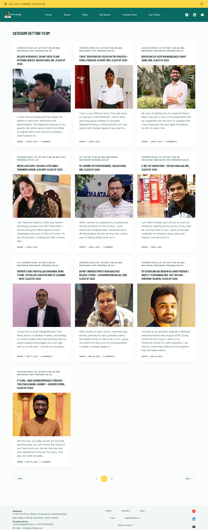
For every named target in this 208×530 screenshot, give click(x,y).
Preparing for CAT (43, 51)
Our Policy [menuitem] (154, 14)
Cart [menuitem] (112, 518)
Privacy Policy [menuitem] (125, 525)
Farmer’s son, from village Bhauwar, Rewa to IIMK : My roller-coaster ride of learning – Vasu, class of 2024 (41, 275)
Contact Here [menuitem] (129, 14)
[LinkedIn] (194, 14)
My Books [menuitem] (104, 14)
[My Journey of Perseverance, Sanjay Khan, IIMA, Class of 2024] (104, 196)
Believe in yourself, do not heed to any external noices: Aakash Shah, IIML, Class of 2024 (41, 60)
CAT (35, 48)
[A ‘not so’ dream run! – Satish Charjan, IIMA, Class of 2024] (166, 196)
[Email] (202, 14)
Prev (20, 479)
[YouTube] (186, 14)
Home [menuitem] (48, 14)
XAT (37, 160)
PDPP (31, 51)
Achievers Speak (25, 48)
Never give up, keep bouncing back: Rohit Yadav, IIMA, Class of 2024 (163, 58)
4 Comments (46, 356)
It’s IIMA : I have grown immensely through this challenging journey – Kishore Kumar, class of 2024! (41, 384)
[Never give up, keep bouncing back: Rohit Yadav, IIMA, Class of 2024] (166, 87)
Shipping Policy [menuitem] (132, 518)
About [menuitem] (67, 14)
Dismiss (202, 4)
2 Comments (171, 142)
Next (188, 479)
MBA (58, 48)
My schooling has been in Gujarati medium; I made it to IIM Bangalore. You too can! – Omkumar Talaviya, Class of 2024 (165, 275)
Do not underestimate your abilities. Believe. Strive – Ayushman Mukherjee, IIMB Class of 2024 (103, 275)
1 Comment (46, 142)
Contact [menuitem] (126, 511)
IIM (53, 48)
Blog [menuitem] (84, 14)
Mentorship (22, 51)
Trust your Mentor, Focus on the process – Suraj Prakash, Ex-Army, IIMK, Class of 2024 (103, 58)
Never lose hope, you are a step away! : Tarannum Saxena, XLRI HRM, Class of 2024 (40, 167)
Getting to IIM (45, 48)
